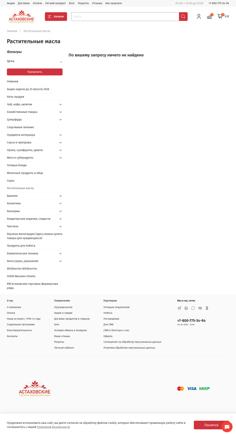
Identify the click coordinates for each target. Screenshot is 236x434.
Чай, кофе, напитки (19, 104)
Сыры (10, 180)
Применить (34, 72)
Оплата (37, 3)
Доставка (24, 3)
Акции (11, 3)
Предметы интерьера (21, 134)
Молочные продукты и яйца (25, 173)
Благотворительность (19, 330)
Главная (12, 31)
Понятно (211, 425)
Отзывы (97, 3)
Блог (72, 3)
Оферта (107, 336)
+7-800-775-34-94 (219, 3)
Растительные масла (20, 188)
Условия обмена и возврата (70, 330)
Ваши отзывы (62, 336)
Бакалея (12, 195)
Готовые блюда (17, 165)
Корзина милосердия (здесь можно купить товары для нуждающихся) (34, 236)
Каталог (59, 16)
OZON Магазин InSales (21, 276)
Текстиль (12, 226)
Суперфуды (14, 119)
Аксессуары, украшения (22, 261)
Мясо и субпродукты (20, 157)
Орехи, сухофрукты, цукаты (25, 150)
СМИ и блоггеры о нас (116, 330)
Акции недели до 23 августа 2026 (28, 89)
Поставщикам (111, 318)
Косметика (14, 203)
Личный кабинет (64, 347)
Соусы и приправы (19, 142)
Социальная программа (21, 324)
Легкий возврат (55, 3)
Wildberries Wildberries (22, 268)
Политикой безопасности (53, 427)
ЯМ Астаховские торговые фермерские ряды (32, 286)
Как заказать (113, 3)
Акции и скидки (63, 312)
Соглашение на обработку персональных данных (132, 341)
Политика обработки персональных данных (129, 347)
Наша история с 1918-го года (23, 318)
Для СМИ (108, 324)
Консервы (13, 211)
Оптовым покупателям (116, 307)
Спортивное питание (20, 127)
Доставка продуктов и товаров (72, 318)
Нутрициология (63, 307)
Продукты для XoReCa (21, 245)
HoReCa (107, 312)
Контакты (12, 336)
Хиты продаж (15, 96)
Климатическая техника (22, 253)
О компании (14, 307)
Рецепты (83, 3)
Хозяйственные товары (22, 112)
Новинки (12, 81)
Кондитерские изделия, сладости (28, 218)
